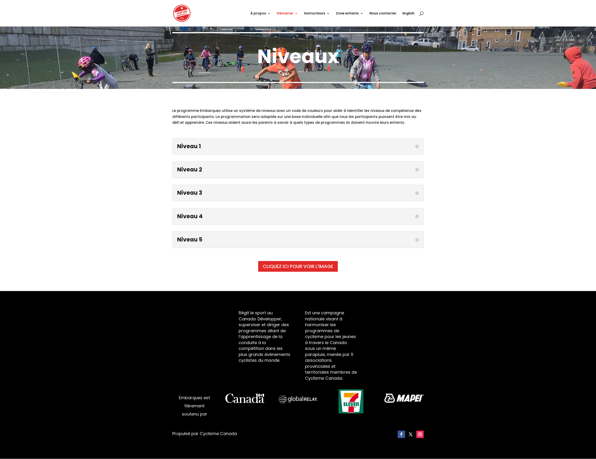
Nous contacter (382, 14)
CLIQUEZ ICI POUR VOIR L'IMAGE (298, 266)
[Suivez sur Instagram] (420, 434)
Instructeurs (314, 14)
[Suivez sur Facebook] (401, 434)
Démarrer (285, 14)
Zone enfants (347, 14)
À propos (258, 14)
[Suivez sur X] (410, 434)
